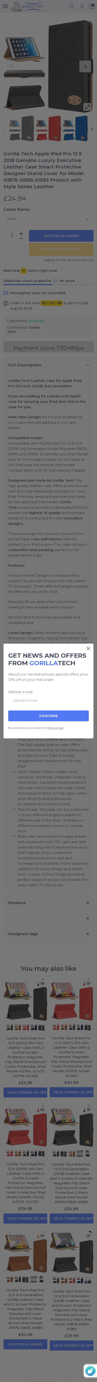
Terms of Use (55, 727)
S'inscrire (48, 716)
